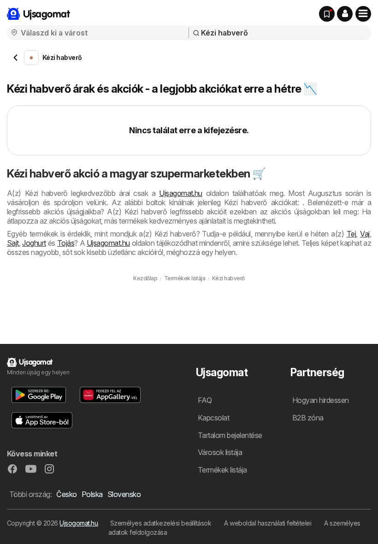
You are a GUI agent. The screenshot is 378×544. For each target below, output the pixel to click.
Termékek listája (222, 469)
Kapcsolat (213, 417)
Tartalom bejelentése (230, 435)
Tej (351, 233)
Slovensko (124, 494)
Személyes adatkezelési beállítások (161, 523)
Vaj (364, 233)
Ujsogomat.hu (78, 523)
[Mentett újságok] (327, 14)
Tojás (65, 243)
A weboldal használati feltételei (267, 523)
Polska (92, 494)
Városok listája (220, 452)
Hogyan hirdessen (320, 400)
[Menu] (363, 14)
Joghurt (34, 243)
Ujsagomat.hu (180, 193)
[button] (345, 14)
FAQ (205, 400)
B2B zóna (308, 417)
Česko (66, 494)
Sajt (13, 243)
